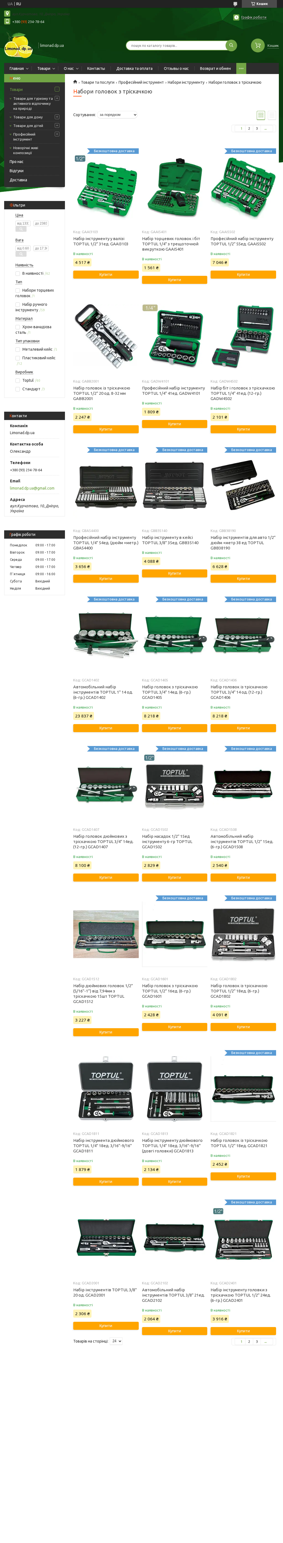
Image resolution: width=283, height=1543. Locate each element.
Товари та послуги (97, 82)
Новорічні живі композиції (25, 150)
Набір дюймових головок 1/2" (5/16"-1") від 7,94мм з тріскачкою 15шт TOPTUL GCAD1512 (103, 993)
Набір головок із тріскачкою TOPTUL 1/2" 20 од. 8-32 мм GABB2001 (101, 393)
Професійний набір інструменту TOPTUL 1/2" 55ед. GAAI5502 (242, 241)
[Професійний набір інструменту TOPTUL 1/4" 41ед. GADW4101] (174, 336)
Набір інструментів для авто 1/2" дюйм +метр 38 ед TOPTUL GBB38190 (243, 542)
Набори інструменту (186, 82)
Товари (43, 68)
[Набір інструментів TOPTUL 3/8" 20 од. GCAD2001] (105, 1238)
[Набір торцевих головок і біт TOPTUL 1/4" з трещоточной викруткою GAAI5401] (174, 187)
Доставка (18, 180)
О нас (69, 68)
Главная (17, 68)
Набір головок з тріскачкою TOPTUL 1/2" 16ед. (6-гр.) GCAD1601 (170, 991)
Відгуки (16, 171)
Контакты (96, 68)
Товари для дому (28, 117)
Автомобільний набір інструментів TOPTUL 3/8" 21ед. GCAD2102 (173, 1295)
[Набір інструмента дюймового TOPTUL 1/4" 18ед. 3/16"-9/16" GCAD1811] (105, 1089)
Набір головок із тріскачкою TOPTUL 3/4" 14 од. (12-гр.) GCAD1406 (239, 692)
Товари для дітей (28, 126)
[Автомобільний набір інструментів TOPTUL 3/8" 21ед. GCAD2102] (174, 1238)
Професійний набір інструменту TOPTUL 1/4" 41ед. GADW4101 (173, 391)
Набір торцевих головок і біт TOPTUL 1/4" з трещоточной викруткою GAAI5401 (171, 243)
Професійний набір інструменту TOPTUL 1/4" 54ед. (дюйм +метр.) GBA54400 (105, 542)
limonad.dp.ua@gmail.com (32, 488)
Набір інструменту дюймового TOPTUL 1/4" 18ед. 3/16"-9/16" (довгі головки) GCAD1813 (172, 1145)
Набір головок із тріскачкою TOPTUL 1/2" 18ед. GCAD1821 (239, 1143)
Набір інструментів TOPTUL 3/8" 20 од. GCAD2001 (105, 1292)
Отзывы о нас (176, 68)
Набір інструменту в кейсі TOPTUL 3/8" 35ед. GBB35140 (170, 540)
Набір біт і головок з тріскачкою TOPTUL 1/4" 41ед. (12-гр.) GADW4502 (243, 393)
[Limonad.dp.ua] (18, 45)
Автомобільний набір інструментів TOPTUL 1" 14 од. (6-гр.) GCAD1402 (103, 692)
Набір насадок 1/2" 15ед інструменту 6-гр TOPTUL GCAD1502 (167, 841)
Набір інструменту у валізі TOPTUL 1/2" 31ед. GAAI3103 (101, 241)
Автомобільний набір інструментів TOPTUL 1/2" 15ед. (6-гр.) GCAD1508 (242, 841)
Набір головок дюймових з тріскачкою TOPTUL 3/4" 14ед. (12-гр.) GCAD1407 (103, 841)
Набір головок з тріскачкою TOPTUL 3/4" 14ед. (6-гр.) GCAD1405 (170, 692)
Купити (105, 274)
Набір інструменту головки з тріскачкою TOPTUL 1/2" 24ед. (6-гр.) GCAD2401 (241, 1295)
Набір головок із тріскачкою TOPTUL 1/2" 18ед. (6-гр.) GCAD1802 (239, 991)
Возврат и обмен (215, 68)
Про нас (16, 161)
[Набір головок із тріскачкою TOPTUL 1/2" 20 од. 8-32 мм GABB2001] (105, 336)
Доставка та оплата (134, 68)
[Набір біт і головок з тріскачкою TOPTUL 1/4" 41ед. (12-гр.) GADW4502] (243, 336)
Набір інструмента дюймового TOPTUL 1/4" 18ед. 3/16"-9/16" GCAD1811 (103, 1145)
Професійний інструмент (24, 136)
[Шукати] (231, 45)
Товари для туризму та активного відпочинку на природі (33, 103)
